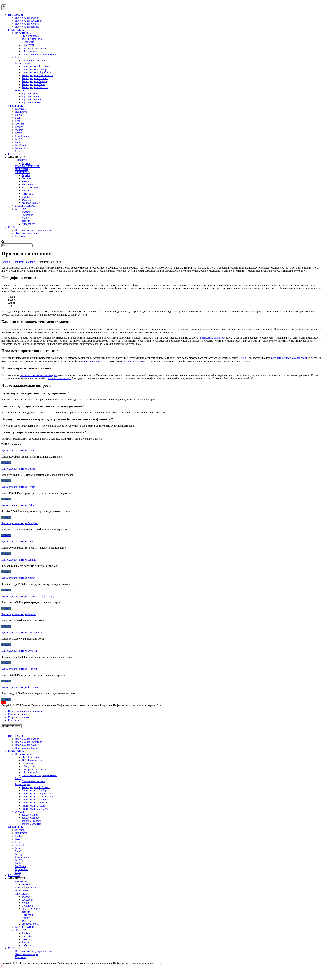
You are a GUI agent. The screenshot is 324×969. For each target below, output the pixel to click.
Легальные (28, 41)
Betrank (243, 357)
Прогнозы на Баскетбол (28, 20)
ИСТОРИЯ (21, 169)
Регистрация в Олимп (34, 81)
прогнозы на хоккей (135, 361)
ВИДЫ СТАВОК (25, 205)
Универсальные (31, 202)
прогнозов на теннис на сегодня (38, 375)
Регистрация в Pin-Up (34, 69)
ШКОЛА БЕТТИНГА (27, 166)
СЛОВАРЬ (21, 208)
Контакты (20, 236)
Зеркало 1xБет (30, 93)
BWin (18, 117)
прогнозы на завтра (59, 378)
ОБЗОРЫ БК (15, 105)
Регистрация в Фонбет (35, 78)
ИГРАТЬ (6, 462)
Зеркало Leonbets (31, 99)
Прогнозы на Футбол (27, 17)
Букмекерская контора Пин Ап (19, 668)
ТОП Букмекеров (32, 38)
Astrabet (19, 123)
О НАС (12, 227)
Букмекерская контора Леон (17, 541)
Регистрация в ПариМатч (36, 72)
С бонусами (28, 44)
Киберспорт (28, 223)
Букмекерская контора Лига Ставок (21, 632)
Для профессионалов (34, 48)
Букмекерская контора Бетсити (19, 650)
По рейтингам (23, 32)
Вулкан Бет (21, 148)
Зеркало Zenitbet (31, 96)
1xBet (18, 151)
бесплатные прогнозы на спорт (289, 357)
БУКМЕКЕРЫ (16, 29)
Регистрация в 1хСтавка (36, 66)
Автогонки (28, 193)
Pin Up (18, 114)
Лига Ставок (22, 136)
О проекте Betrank (18, 717)
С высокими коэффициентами (39, 54)
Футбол (26, 163)
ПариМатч (21, 111)
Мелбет (19, 129)
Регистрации (22, 63)
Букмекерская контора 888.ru (18, 505)
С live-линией (29, 51)
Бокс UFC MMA (31, 187)
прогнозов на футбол (95, 361)
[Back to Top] (2, 966)
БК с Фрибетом (30, 35)
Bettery (19, 126)
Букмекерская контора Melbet (18, 577)
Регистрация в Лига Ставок (37, 75)
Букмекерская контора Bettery (18, 486)
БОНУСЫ (14, 154)
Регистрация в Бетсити (35, 87)
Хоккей (26, 181)
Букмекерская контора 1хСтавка (19, 687)
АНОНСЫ (21, 160)
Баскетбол (27, 178)
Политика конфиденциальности (33, 230)
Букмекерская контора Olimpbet (19, 523)
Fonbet (18, 142)
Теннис (26, 190)
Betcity (18, 132)
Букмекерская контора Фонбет (18, 614)
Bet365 (19, 139)
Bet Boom (20, 145)
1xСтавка (20, 108)
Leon (17, 120)
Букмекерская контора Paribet (18, 450)
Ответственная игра (26, 233)
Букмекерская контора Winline (18, 559)
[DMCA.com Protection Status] (11, 727)
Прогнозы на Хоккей (27, 23)
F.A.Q (18, 57)
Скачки (26, 196)
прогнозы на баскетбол (212, 337)
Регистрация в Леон (33, 84)
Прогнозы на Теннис (27, 26)
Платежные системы (33, 60)
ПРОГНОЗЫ (15, 14)
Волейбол (27, 184)
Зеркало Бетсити (31, 102)
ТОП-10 (26, 199)
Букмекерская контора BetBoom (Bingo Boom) (27, 596)
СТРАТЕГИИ (22, 172)
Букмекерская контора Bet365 (18, 468)
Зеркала (19, 90)
